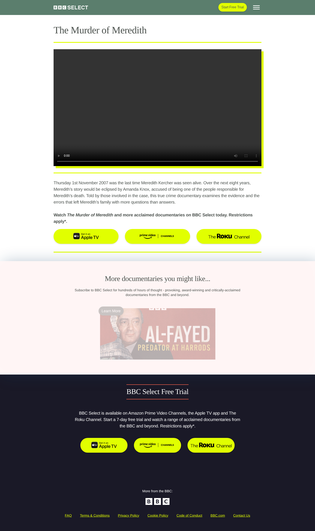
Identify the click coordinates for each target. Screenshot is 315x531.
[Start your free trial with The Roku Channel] (211, 445)
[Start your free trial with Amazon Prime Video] (157, 445)
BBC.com (217, 516)
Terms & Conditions (95, 516)
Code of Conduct (189, 516)
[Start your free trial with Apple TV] (104, 445)
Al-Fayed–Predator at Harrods (125, 362)
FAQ (68, 516)
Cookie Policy (157, 516)
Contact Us (241, 516)
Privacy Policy (128, 516)
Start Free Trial (232, 7)
